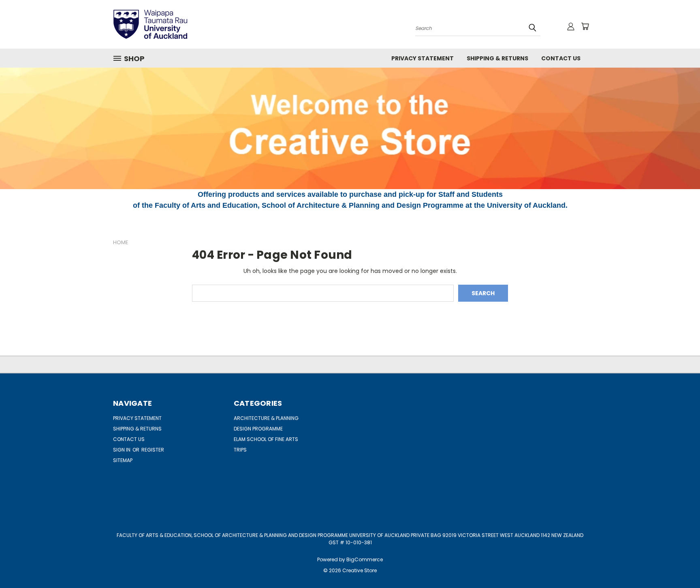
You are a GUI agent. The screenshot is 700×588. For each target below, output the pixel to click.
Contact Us (560, 58)
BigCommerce (364, 559)
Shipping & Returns (497, 58)
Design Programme (258, 428)
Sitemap (122, 460)
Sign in (122, 449)
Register (152, 449)
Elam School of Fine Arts (266, 439)
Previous (679, 563)
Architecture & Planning (266, 418)
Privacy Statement (422, 58)
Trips (240, 449)
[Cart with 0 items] (585, 26)
